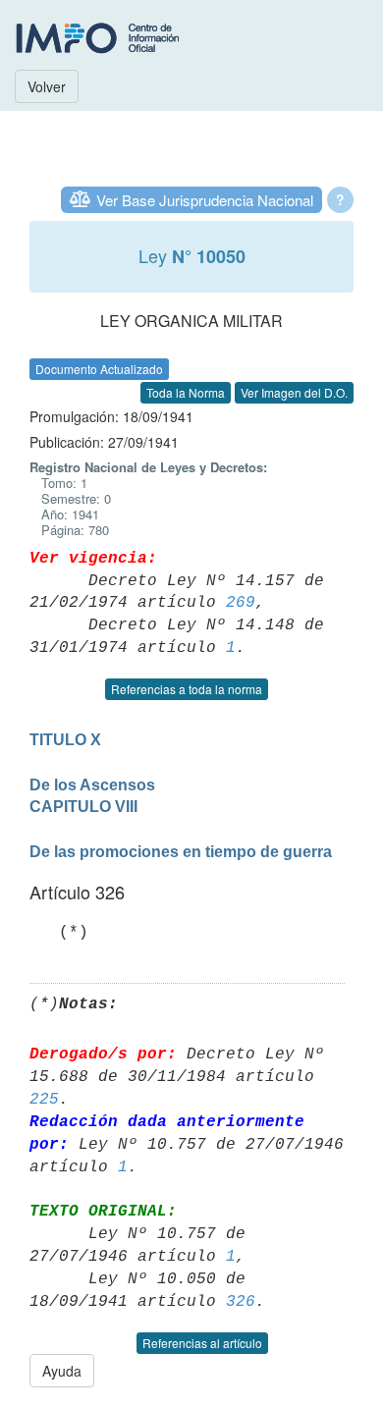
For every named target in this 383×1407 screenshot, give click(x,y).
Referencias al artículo (202, 1342)
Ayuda (62, 1370)
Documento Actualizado (99, 368)
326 (240, 1302)
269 (240, 603)
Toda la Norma (185, 392)
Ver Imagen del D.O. (294, 392)
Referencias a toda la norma (186, 688)
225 (44, 1100)
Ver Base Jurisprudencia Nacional (204, 199)
